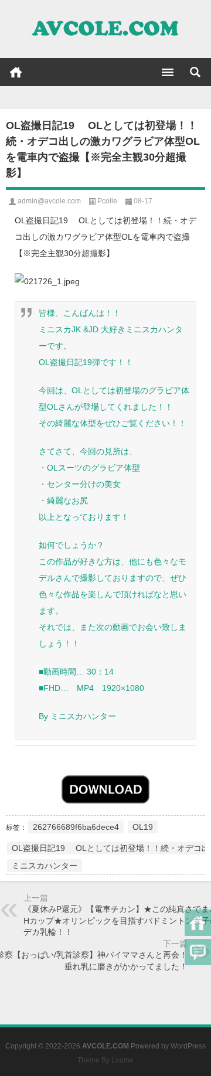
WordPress (188, 1046)
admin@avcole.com (49, 201)
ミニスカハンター (44, 865)
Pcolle (107, 201)
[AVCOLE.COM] (105, 29)
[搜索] (195, 72)
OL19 (142, 827)
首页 (16, 72)
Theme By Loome (105, 1060)
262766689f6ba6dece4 (76, 827)
